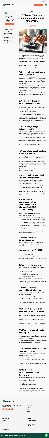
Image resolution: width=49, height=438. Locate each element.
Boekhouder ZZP (6, 429)
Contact (28, 411)
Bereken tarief (33, 1)
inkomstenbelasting (33, 77)
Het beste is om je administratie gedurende (28, 131)
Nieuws (39, 1)
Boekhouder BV (5, 424)
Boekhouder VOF (6, 427)
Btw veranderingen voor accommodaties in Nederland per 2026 (9, 33)
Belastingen (8, 29)
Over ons (29, 407)
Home (32, 11)
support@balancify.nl (33, 420)
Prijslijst (4, 420)
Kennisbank (29, 405)
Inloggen (43, 1)
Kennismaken (29, 403)
